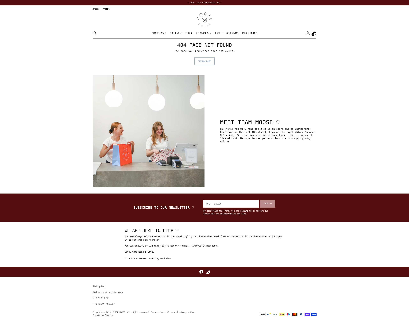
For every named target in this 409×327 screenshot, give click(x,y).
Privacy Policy (104, 303)
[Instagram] (208, 272)
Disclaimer (101, 298)
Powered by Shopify (103, 315)
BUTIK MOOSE (119, 312)
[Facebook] (201, 272)
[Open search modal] (94, 33)
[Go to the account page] (308, 33)
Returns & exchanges (108, 292)
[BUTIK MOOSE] (204, 20)
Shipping (99, 286)
